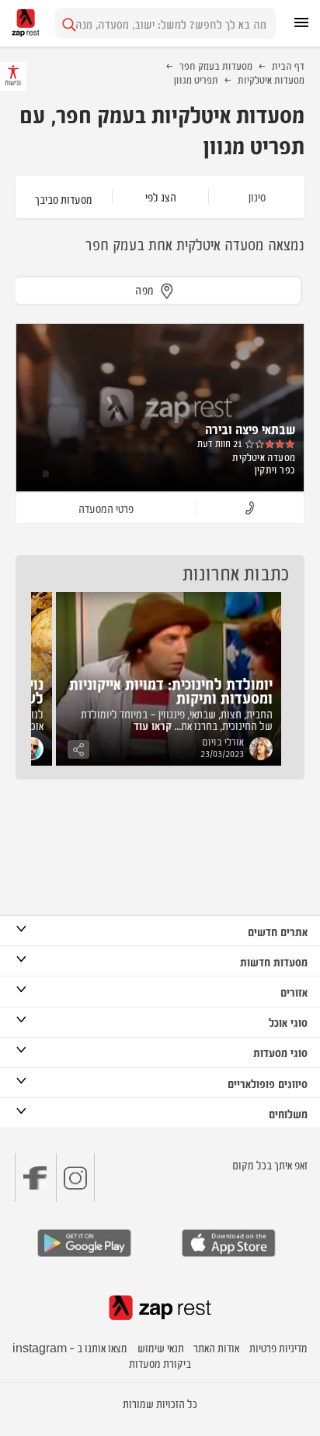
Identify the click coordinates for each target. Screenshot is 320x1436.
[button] (250, 509)
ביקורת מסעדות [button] (160, 1362)
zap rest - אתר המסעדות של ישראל (26, 23)
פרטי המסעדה (106, 508)
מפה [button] (145, 289)
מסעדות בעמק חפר (215, 65)
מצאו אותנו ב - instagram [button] (69, 1347)
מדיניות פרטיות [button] (278, 1347)
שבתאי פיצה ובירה (250, 428)
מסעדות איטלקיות (271, 79)
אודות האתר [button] (216, 1347)
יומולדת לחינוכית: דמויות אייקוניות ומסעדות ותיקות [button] (171, 690)
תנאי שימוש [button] (160, 1347)
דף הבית (288, 65)
